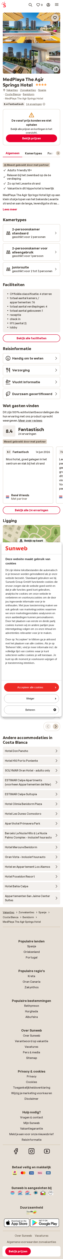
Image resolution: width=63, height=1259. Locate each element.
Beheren (30, 709)
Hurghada (31, 1011)
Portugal (31, 957)
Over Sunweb (31, 1035)
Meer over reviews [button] (30, 420)
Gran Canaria (31, 981)
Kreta (31, 976)
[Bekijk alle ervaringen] (24, 104)
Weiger (30, 698)
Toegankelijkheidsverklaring (31, 1087)
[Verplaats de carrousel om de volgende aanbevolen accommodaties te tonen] (55, 726)
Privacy (31, 1076)
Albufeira (31, 1017)
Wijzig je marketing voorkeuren (31, 1093)
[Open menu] (57, 5)
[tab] (12, 153)
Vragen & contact (31, 1117)
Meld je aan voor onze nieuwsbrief (31, 1134)
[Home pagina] (3, 5)
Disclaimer (31, 1098)
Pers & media (31, 1052)
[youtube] (46, 1153)
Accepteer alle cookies (30, 687)
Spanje (31, 946)
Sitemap (31, 1058)
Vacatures (31, 1046)
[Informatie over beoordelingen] (44, 104)
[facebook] (16, 1153)
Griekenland (31, 952)
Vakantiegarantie (31, 1128)
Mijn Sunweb (31, 1123)
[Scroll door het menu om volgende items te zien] (58, 153)
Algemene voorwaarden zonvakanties (31, 1242)
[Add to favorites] (55, 18)
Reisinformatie (31, 1139)
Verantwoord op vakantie (31, 1041)
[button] (31, 28)
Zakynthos (31, 987)
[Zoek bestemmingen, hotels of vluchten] (30, 4)
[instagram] (31, 1153)
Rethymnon (31, 1005)
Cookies (31, 1082)
